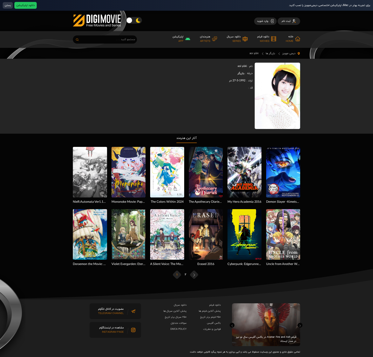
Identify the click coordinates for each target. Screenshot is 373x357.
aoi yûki (254, 53)
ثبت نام (286, 21)
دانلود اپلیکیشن (25, 5)
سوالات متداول (178, 323)
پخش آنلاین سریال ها (174, 311)
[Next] (300, 325)
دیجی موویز (288, 53)
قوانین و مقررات (212, 329)
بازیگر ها (270, 53)
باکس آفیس (214, 323)
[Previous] (232, 325)
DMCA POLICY (178, 329)
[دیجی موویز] (97, 29)
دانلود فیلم (215, 305)
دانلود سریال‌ (180, 305)
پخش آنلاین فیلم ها (210, 311)
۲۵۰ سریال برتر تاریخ (175, 317)
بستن (8, 5)
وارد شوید (263, 21)
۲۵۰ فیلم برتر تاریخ (210, 317)
